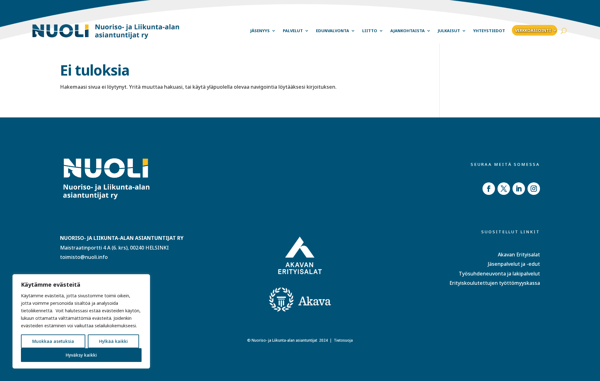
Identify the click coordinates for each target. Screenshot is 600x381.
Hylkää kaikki (113, 341)
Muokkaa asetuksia (53, 341)
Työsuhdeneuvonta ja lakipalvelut (499, 273)
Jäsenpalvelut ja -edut (514, 263)
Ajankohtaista (407, 30)
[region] (81, 321)
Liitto (369, 30)
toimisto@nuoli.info (84, 257)
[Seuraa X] (504, 188)
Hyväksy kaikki (81, 355)
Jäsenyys (260, 30)
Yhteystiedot (489, 30)
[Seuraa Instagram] (534, 188)
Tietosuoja (343, 340)
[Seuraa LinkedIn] (518, 188)
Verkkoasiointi (533, 30)
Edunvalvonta (332, 30)
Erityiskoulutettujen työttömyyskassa (494, 283)
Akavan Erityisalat (519, 254)
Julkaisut (449, 30)
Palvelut (293, 30)
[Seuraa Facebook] (488, 188)
